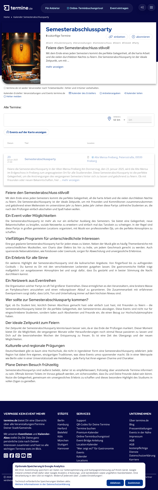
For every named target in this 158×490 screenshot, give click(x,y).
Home (7, 17)
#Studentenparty (63, 42)
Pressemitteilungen (140, 428)
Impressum (136, 436)
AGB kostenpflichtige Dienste (138, 448)
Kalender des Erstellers (83, 93)
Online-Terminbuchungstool (86, 8)
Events (80, 452)
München (63, 440)
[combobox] (119, 120)
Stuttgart (63, 444)
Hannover (63, 448)
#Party (135, 42)
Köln (60, 436)
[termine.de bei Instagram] (7, 456)
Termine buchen (86, 428)
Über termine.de (139, 420)
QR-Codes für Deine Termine (93, 424)
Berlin (61, 420)
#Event (49, 42)
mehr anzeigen (70, 180)
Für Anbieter (52, 8)
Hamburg (63, 424)
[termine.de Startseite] (19, 9)
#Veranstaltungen (82, 42)
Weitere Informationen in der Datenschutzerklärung (42, 484)
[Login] (142, 7)
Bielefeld (62, 432)
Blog (131, 424)
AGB (131, 440)
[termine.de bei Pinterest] (18, 456)
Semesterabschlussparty (40, 159)
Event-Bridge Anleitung (90, 440)
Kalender (82, 456)
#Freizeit (126, 42)
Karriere (134, 459)
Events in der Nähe (140, 432)
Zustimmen (134, 482)
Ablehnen (115, 482)
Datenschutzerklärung (142, 455)
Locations (82, 460)
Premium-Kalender (88, 432)
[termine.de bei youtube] (24, 456)
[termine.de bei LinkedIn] (30, 456)
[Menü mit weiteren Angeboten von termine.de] (151, 7)
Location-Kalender (87, 444)
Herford (62, 428)
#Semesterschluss (102, 42)
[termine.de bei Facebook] (12, 456)
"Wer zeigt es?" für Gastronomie (95, 448)
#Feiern (117, 42)
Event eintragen (119, 8)
